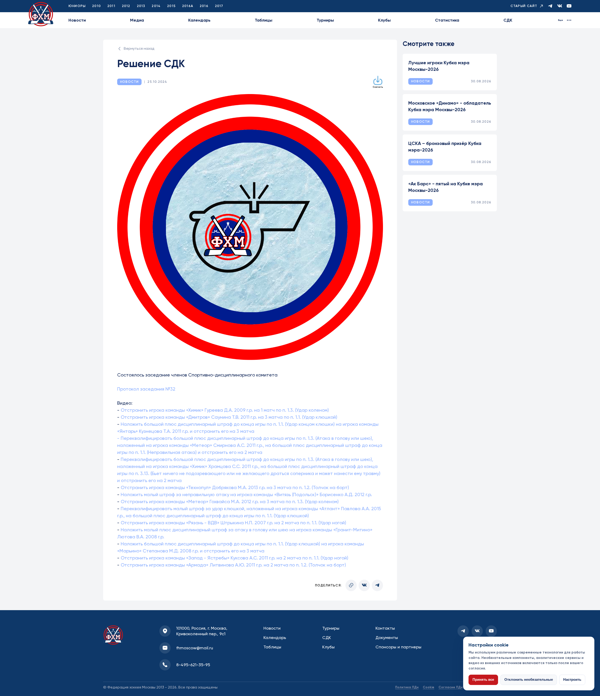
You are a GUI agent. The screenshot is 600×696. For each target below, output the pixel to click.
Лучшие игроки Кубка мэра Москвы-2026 (438, 66)
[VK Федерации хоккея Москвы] (559, 6)
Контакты (385, 628)
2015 (171, 6)
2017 (219, 6)
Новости (77, 20)
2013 (141, 6)
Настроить (572, 679)
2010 (96, 6)
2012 (126, 6)
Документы (386, 637)
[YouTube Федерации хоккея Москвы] (569, 6)
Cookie (428, 687)
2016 (204, 6)
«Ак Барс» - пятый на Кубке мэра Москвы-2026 (445, 187)
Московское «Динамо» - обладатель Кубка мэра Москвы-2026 (449, 106)
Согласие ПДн (451, 687)
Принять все (483, 679)
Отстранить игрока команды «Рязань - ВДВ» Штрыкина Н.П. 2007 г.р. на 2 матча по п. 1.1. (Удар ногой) (233, 522)
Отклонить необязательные (528, 679)
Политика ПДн (407, 687)
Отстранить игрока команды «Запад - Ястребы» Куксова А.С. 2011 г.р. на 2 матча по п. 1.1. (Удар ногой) (234, 558)
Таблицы (263, 20)
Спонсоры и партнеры (398, 646)
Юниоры (77, 6)
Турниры (325, 20)
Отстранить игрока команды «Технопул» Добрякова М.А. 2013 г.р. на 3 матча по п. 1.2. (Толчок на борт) (234, 487)
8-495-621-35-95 (193, 664)
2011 (111, 6)
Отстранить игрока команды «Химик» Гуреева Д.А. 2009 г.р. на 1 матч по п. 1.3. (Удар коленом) (225, 410)
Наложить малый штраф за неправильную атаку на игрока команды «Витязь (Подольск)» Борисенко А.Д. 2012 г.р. (246, 494)
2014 (156, 6)
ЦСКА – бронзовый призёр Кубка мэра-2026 (444, 147)
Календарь (199, 20)
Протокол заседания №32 (146, 389)
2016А (187, 6)
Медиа (137, 20)
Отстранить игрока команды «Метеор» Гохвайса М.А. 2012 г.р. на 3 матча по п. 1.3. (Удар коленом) (230, 501)
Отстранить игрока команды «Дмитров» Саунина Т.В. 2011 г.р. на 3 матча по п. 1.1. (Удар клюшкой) (229, 417)
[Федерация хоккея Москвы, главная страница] (40, 14)
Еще (560, 20)
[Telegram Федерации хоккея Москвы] (550, 6)
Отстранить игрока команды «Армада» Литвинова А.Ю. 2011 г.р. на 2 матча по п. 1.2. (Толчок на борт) (233, 565)
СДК (507, 20)
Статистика (447, 20)
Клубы (384, 20)
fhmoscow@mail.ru (194, 647)
